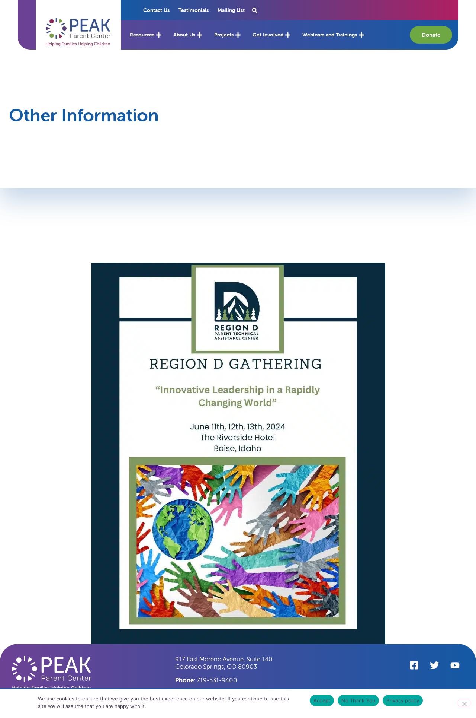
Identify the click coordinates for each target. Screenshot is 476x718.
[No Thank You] (464, 703)
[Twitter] (434, 665)
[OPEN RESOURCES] (158, 35)
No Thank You (358, 700)
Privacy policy (402, 700)
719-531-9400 (206, 680)
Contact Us (156, 10)
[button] (78, 32)
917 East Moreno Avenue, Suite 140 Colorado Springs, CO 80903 (224, 663)
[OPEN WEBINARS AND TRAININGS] (361, 35)
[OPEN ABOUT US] (199, 35)
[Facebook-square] (414, 665)
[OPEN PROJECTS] (238, 35)
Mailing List (231, 10)
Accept (322, 700)
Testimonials (193, 10)
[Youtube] (455, 665)
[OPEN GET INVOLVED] (287, 35)
